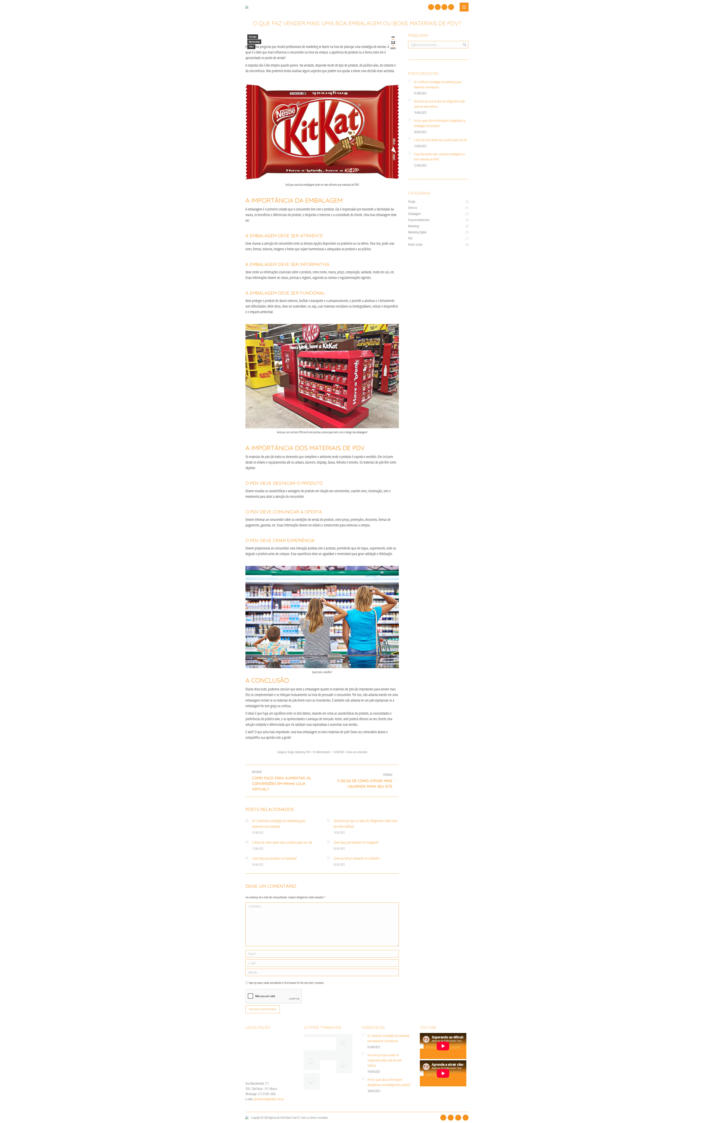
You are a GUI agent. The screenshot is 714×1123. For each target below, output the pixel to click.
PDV (251, 47)
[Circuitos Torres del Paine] (328, 1058)
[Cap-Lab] (312, 1052)
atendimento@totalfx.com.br (268, 1099)
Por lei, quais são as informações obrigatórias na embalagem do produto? (439, 123)
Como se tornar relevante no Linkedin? (357, 858)
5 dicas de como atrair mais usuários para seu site (282, 842)
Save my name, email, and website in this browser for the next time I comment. (286, 983)
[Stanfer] (344, 1052)
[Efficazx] (312, 1081)
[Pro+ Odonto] (344, 1055)
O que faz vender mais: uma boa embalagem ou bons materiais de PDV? (439, 156)
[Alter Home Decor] (328, 1035)
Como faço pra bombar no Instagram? (356, 842)
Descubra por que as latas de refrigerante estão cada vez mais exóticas (365, 823)
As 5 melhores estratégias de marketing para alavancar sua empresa (278, 823)
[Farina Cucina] (328, 1055)
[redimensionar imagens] (246, 820)
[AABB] (312, 1062)
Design (252, 37)
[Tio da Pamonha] (312, 1035)
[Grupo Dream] (344, 1042)
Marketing (254, 42)
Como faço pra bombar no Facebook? (274, 858)
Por (321, 752)
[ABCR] (344, 1065)
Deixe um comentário (357, 752)
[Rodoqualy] (328, 1052)
